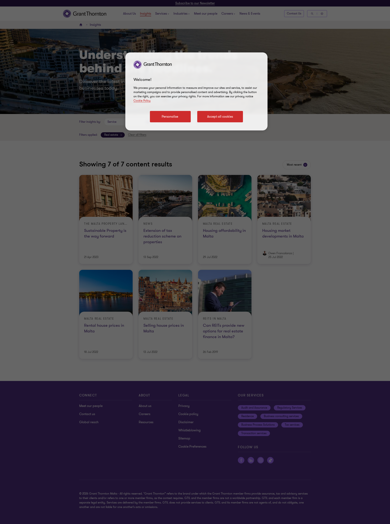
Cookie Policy (142, 101)
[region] (196, 91)
